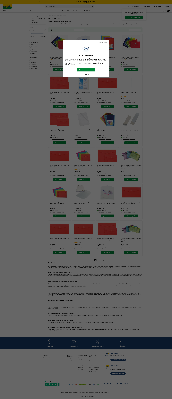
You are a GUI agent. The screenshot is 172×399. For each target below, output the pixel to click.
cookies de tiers (89, 60)
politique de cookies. (91, 66)
